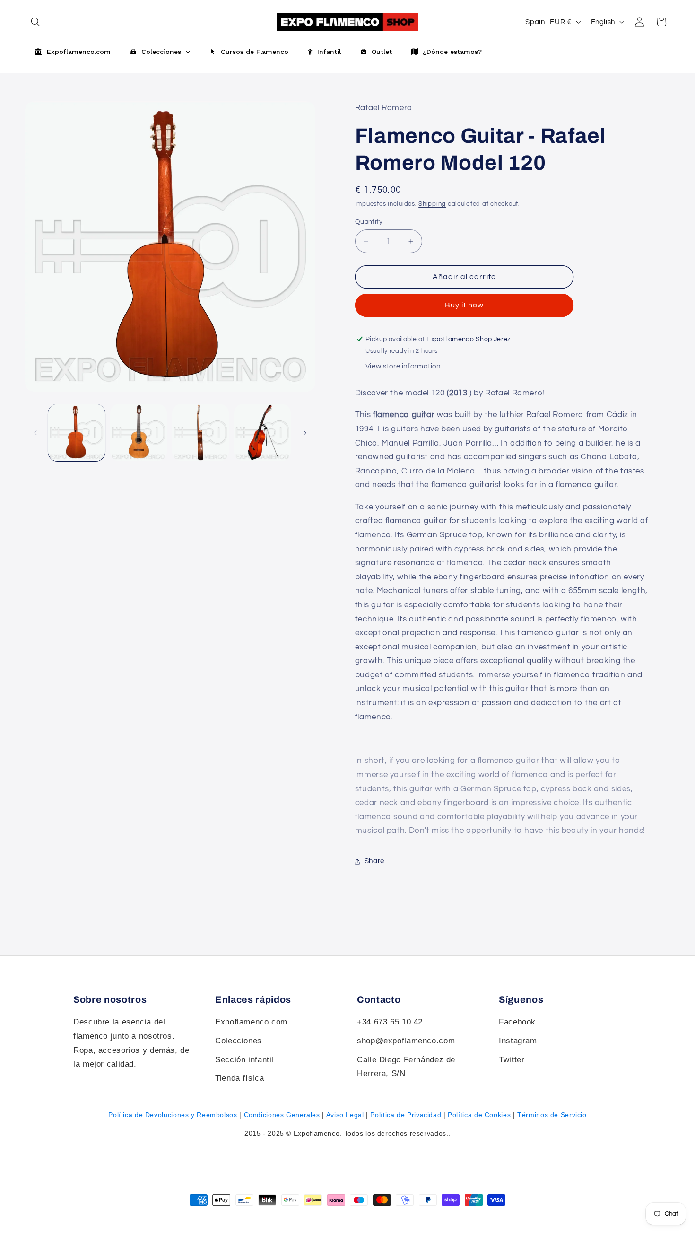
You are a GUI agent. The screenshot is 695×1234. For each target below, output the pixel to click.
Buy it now (464, 305)
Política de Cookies (479, 1115)
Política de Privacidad (405, 1115)
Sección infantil (244, 1059)
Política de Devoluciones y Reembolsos (172, 1115)
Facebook (517, 1021)
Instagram (518, 1040)
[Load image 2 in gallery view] (138, 432)
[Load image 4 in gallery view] (262, 432)
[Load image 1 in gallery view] (76, 432)
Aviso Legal (345, 1115)
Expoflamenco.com (251, 1021)
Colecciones (238, 1040)
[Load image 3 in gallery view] (200, 432)
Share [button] (374, 861)
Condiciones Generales (282, 1115)
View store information (403, 366)
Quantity (368, 222)
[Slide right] (305, 432)
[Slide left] (35, 432)
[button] (661, 22)
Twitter (511, 1059)
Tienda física (239, 1078)
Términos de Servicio (552, 1115)
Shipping (432, 204)
